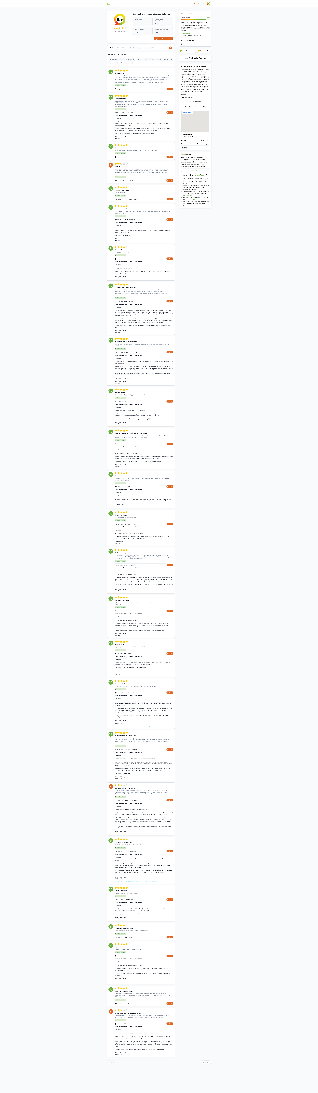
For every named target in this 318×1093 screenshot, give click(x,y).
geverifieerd (188, 195)
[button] (195, 205)
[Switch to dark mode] (198, 3)
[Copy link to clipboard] (195, 3)
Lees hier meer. (191, 199)
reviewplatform (200, 179)
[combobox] (135, 48)
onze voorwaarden (199, 175)
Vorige (112, 1062)
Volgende (205, 1062)
